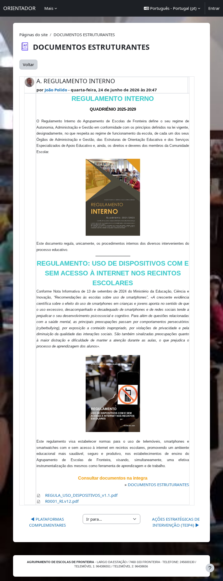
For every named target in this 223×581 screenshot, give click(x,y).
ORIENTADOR (19, 8)
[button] (172, 8)
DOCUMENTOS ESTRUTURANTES (158, 484)
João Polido (56, 89)
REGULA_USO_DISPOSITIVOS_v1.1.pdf (81, 495)
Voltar (28, 64)
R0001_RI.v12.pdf (62, 501)
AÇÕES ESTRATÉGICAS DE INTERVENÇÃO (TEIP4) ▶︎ (176, 522)
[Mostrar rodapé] (210, 568)
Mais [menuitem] (48, 8)
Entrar (214, 8)
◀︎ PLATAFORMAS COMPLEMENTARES (47, 522)
